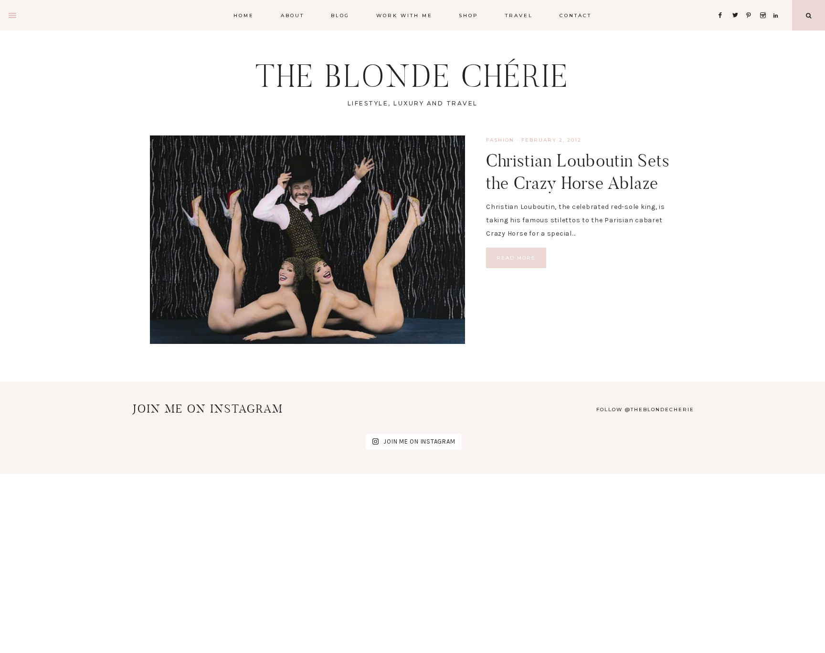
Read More (516, 258)
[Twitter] (737, 3)
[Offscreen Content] (13, 15)
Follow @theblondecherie (645, 409)
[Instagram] (765, 3)
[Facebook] (723, 3)
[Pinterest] (751, 3)
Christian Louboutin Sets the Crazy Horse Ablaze (578, 172)
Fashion (500, 140)
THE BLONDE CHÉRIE (412, 76)
